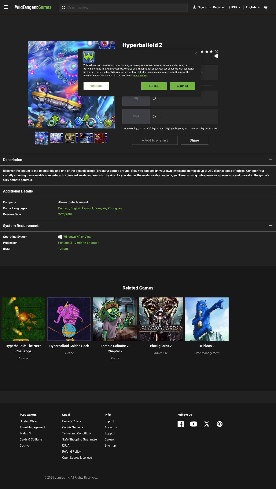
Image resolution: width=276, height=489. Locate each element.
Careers (110, 439)
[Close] (196, 53)
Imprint (109, 421)
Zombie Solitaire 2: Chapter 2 (115, 348)
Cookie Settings (72, 427)
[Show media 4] (86, 138)
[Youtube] (193, 424)
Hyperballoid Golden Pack (69, 346)
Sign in (202, 7)
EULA (65, 445)
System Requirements (21, 225)
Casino (24, 445)
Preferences (96, 85)
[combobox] (123, 7)
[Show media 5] (101, 138)
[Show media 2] (56, 138)
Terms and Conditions (77, 433)
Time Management (206, 353)
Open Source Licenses (77, 457)
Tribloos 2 (206, 346)
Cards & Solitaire (31, 439)
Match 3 (25, 433)
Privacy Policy (71, 421)
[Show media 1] (41, 138)
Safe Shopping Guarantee (79, 439)
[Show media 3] (71, 138)
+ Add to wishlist (155, 140)
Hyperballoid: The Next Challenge (23, 348)
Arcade (23, 358)
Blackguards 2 (161, 346)
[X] (207, 424)
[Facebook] (181, 424)
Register (218, 7)
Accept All (182, 85)
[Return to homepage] (33, 8)
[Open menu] (5, 7)
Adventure (161, 353)
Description (12, 159)
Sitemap (110, 445)
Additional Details (18, 191)
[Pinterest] (219, 424)
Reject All (154, 85)
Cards (115, 358)
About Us (111, 427)
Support (110, 433)
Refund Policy (71, 451)
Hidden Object (29, 421)
